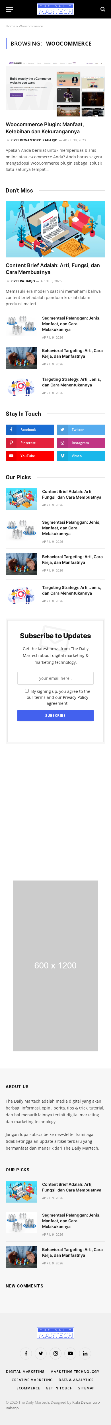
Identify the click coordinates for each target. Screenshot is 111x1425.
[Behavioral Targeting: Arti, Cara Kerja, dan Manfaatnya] (21, 358)
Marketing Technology (74, 1371)
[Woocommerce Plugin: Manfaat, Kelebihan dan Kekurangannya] (55, 88)
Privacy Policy (75, 697)
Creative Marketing (32, 1379)
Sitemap (86, 1388)
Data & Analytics (76, 1379)
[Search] (102, 9)
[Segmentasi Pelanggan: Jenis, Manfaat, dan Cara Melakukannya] (21, 325)
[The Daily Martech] (55, 9)
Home (10, 26)
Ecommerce (28, 1388)
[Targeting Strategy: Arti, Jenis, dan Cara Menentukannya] (21, 387)
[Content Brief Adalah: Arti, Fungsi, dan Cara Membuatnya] (55, 229)
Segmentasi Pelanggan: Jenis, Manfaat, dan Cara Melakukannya (71, 324)
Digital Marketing (25, 1371)
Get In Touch (59, 1388)
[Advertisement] (55, 812)
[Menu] (9, 9)
